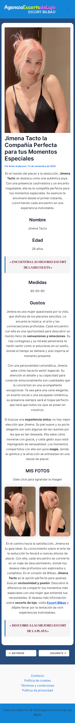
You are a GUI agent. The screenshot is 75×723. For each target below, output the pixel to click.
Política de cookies (37, 680)
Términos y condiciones (37, 685)
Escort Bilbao (56, 603)
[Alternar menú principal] (67, 9)
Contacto (37, 676)
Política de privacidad (37, 690)
